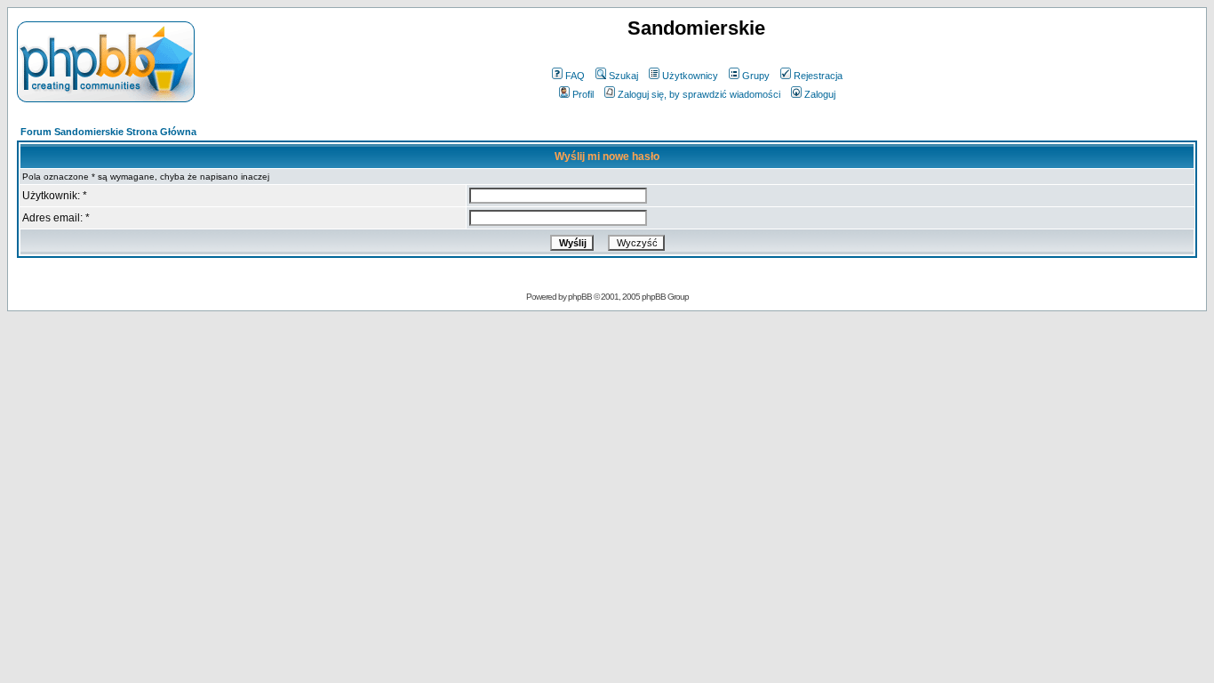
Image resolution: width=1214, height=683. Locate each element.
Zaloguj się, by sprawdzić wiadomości (699, 94)
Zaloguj (819, 94)
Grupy (756, 75)
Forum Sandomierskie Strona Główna (108, 131)
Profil (583, 94)
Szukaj (623, 75)
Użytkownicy (690, 75)
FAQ (575, 75)
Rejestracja (818, 75)
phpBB (580, 296)
